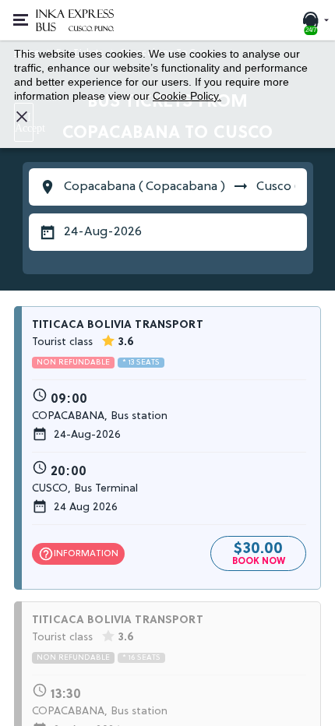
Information (78, 554)
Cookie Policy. (187, 96)
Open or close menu (19, 20)
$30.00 (258, 551)
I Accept (24, 122)
